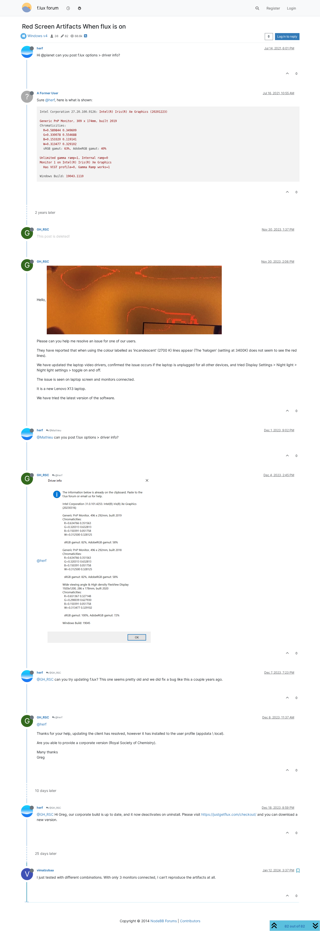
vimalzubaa (45, 870)
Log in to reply (287, 36)
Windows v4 (38, 36)
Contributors (190, 921)
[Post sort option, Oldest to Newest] (269, 36)
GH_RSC (43, 229)
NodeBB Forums (163, 921)
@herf (50, 100)
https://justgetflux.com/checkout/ (228, 814)
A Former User (47, 93)
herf (40, 48)
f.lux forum (47, 8)
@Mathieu (54, 430)
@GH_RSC (54, 672)
